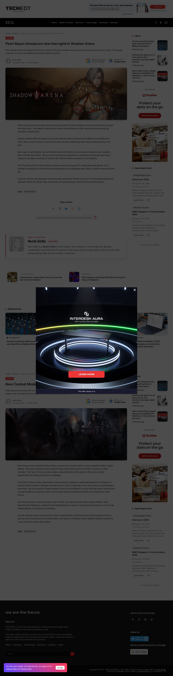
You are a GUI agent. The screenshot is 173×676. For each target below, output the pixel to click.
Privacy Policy (11, 669)
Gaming (15, 33)
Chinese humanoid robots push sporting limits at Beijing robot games (143, 43)
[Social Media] (132, 619)
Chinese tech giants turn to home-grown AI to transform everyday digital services (143, 58)
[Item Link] (162, 45)
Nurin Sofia (16, 60)
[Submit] (72, 654)
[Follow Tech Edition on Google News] (117, 61)
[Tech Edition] (18, 9)
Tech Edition (154, 245)
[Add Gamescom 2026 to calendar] (148, 200)
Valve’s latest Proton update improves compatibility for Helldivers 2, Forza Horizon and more (144, 74)
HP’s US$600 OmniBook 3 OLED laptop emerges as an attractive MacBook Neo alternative (145, 344)
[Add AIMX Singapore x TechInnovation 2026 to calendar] (148, 235)
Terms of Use (26, 669)
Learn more (140, 199)
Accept (60, 668)
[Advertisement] (86, 298)
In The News (30, 192)
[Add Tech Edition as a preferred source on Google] (95, 61)
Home (7, 33)
